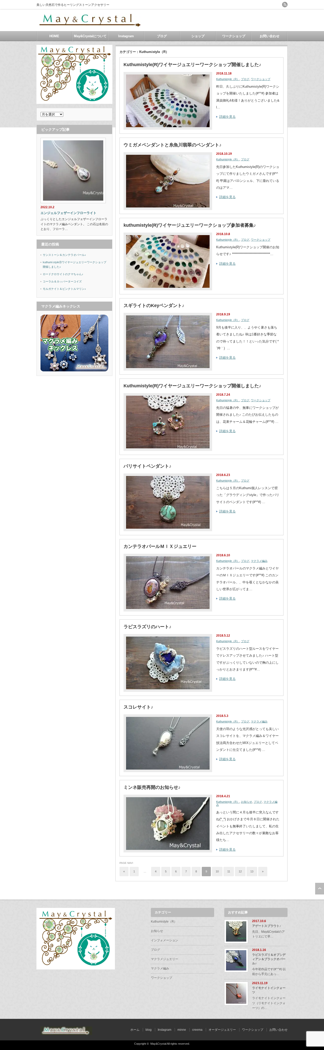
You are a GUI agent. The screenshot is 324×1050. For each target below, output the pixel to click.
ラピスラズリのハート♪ (147, 626)
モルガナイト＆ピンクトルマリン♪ (64, 288)
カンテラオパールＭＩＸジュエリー (160, 546)
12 (240, 871)
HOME (54, 36)
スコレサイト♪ (138, 707)
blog (149, 1030)
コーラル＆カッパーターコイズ (62, 281)
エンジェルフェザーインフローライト (68, 213)
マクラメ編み (259, 560)
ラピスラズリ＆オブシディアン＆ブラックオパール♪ (269, 959)
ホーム (134, 1030)
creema (197, 1030)
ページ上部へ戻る (319, 888)
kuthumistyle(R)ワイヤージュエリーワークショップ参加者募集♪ (190, 225)
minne (181, 1030)
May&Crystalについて (90, 36)
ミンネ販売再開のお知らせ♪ (152, 787)
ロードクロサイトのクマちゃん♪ (63, 274)
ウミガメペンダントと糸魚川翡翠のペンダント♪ (172, 144)
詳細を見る (227, 117)
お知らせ (246, 801)
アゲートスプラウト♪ (266, 926)
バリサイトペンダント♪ (147, 466)
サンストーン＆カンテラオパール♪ (64, 254)
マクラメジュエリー (164, 959)
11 (228, 871)
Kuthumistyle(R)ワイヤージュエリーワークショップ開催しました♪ (192, 64)
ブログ (162, 36)
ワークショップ (233, 36)
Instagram (126, 36)
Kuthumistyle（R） (227, 79)
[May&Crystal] (90, 25)
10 (217, 871)
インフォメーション (164, 940)
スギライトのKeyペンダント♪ (154, 305)
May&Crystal (158, 1043)
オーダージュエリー (222, 1030)
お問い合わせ (269, 36)
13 (251, 871)
